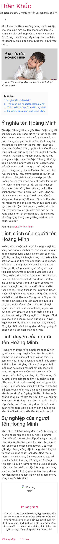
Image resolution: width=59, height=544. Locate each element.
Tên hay (24, 539)
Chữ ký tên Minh (23, 226)
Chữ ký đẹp (9, 539)
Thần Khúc (15, 6)
